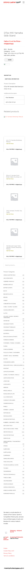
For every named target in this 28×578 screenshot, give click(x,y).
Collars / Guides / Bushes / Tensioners (11, 317)
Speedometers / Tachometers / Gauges (12, 442)
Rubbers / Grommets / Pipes (11, 422)
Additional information (12, 79)
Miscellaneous (8, 390)
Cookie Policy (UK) (9, 551)
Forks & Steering (8, 349)
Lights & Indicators (9, 378)
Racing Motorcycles (9, 419)
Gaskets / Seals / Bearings (11, 355)
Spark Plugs (7, 438)
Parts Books (7, 412)
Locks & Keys (7, 384)
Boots (5, 291)
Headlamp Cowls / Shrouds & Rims (13, 365)
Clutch (5, 313)
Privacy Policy (8, 553)
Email (11, 41)
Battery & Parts (8, 287)
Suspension (7, 455)
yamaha (12, 55)
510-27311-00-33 (13, 53)
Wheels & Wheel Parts (10, 490)
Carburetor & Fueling (10, 303)
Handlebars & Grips (9, 362)
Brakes (5, 297)
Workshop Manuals (9, 493)
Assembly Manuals (9, 281)
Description (7, 75)
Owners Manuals (8, 403)
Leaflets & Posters (9, 371)
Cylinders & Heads (9, 330)
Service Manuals (8, 432)
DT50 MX (21, 53)
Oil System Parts (8, 397)
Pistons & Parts (8, 416)
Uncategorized (8, 480)
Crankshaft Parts (8, 324)
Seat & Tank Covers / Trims (11, 428)
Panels (5, 406)
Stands (13, 51)
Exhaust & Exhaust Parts (10, 336)
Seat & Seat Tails (8, 425)
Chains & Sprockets (9, 310)
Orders (5, 548)
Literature (6, 381)
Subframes (7, 449)
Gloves (5, 358)
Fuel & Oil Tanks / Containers (12, 352)
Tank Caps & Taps (8, 461)
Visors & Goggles (8, 484)
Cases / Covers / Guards (10, 306)
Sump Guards (7, 452)
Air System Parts (8, 278)
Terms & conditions (9, 555)
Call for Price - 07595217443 (14, 149)
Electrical (6, 333)
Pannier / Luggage (9, 409)
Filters (5, 346)
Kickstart (6, 368)
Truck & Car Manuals (9, 474)
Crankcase (6, 320)
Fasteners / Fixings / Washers (12, 343)
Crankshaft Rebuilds (9, 327)
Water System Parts (9, 487)
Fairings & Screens (9, 339)
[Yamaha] (7, 67)
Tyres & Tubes (7, 477)
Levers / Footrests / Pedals (11, 374)
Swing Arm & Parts (9, 458)
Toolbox (6, 468)
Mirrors (6, 387)
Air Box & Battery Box (9, 275)
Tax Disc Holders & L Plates (11, 465)
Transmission (7, 471)
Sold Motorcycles (9, 435)
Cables (5, 300)
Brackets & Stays (8, 294)
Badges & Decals (8, 284)
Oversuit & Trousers (9, 400)
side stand (7, 55)
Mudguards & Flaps (9, 393)
